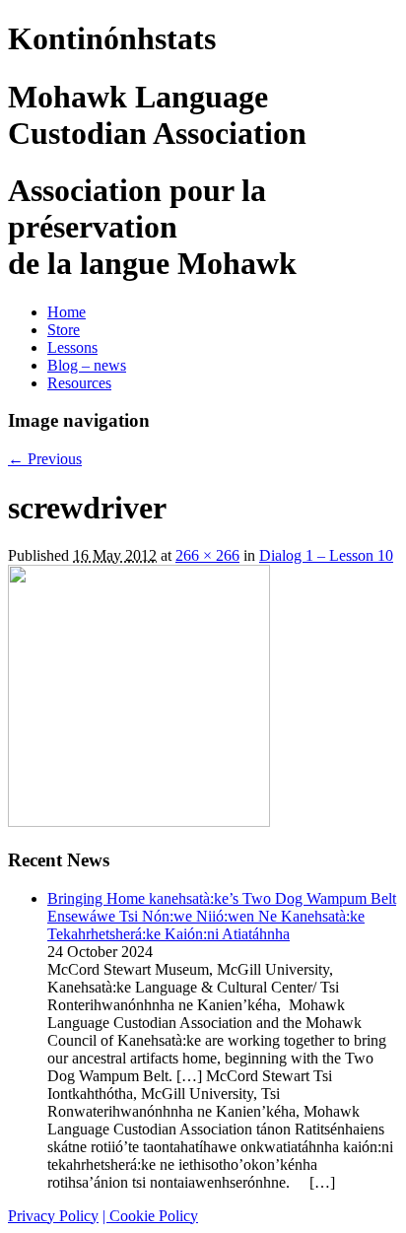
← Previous (45, 458)
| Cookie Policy (150, 1215)
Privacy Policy (53, 1215)
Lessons (72, 347)
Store (63, 329)
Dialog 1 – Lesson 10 (326, 555)
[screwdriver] (139, 821)
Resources (79, 383)
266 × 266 (207, 555)
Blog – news (86, 365)
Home (66, 312)
